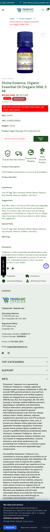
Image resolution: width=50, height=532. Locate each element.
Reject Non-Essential (29, 527)
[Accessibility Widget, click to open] (46, 266)
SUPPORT (8, 370)
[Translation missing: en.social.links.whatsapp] (13, 268)
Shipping (5, 102)
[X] (8, 268)
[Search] (43, 10)
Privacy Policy (28, 521)
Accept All (10, 527)
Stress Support (25, 19)
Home (12, 19)
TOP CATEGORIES (13, 361)
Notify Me (40, 139)
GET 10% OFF (3, 266)
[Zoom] (43, 34)
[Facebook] (4, 353)
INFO (5, 378)
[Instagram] (10, 353)
